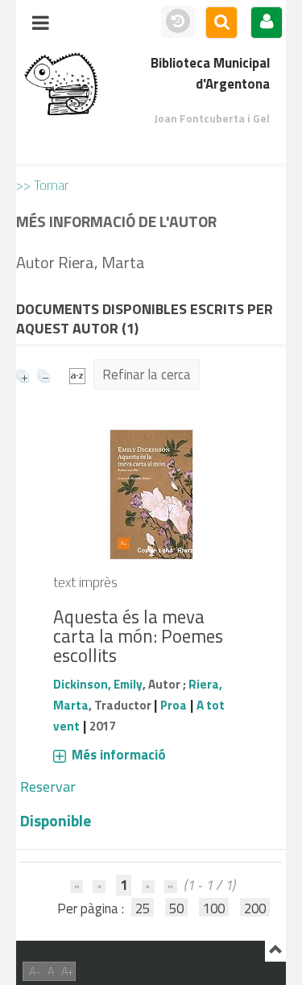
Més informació (119, 754)
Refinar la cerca (146, 374)
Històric (178, 22)
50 (176, 908)
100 (214, 908)
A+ (67, 970)
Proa (173, 705)
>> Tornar (42, 185)
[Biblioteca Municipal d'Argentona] (61, 83)
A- (34, 970)
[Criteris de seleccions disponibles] (77, 374)
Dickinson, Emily (98, 684)
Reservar (48, 786)
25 (142, 908)
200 (255, 908)
